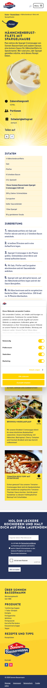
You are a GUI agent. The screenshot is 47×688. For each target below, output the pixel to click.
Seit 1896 (8, 599)
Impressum (17, 683)
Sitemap (7, 683)
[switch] (41, 347)
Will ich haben (15, 569)
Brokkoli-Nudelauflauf (19, 422)
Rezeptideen (14, 14)
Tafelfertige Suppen (12, 608)
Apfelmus (8, 618)
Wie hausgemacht (11, 596)
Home (7, 14)
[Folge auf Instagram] (11, 665)
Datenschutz (28, 683)
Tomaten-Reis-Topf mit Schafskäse (18, 477)
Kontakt (8, 660)
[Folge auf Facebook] (6, 665)
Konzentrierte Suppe (12, 626)
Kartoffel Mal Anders (12, 623)
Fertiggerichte (10, 615)
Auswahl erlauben (23, 383)
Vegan (7, 628)
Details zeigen (34, 370)
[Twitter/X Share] (7, 136)
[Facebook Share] (12, 136)
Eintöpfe (8, 613)
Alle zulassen (23, 376)
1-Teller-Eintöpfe (11, 610)
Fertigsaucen (9, 621)
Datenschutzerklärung (28, 543)
